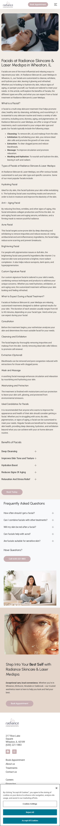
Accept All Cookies (30, 820)
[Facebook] (8, 751)
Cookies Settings (30, 804)
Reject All (30, 812)
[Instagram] (14, 751)
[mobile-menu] (54, 4)
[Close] (56, 788)
